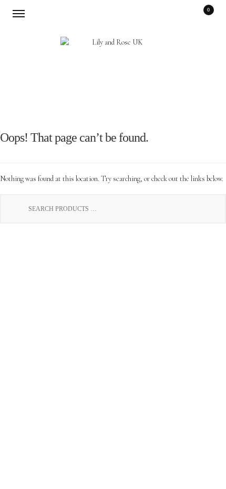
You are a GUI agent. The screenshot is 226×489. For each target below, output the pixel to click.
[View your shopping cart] (201, 13)
